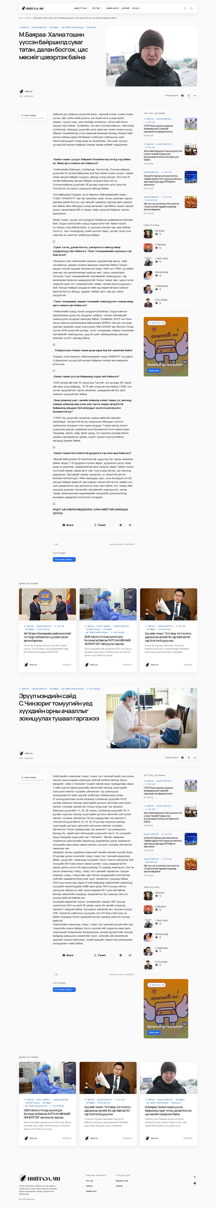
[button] (185, 8)
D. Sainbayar (160, 244)
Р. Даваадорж (161, 285)
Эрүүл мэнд (119, 632)
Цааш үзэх (154, 370)
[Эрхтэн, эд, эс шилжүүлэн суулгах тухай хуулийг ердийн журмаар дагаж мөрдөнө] (191, 202)
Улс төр (151, 122)
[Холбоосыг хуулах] (195, 95)
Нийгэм (28, 18)
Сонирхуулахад (93, 629)
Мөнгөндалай (161, 272)
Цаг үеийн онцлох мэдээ (73, 27)
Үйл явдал (54, 27)
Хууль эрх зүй (151, 200)
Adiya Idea (159, 230)
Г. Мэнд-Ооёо (161, 258)
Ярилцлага (91, 27)
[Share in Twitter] (189, 95)
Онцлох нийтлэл (38, 27)
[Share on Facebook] (182, 95)
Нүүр (21, 18)
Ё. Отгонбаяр (161, 299)
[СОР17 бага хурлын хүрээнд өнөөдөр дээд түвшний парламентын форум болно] (191, 124)
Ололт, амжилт (104, 626)
